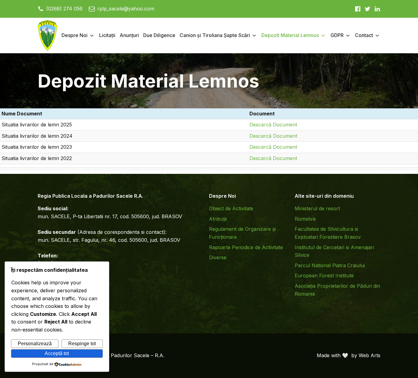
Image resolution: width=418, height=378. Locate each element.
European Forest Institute (324, 275)
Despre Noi (75, 35)
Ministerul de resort (317, 208)
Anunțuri (129, 35)
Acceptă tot (57, 353)
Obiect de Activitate (231, 208)
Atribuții (218, 219)
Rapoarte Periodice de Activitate (246, 247)
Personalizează (35, 343)
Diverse (217, 257)
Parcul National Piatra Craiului (330, 265)
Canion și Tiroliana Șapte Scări (215, 35)
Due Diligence (159, 35)
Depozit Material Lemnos (290, 35)
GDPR (337, 35)
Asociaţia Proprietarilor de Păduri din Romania (337, 290)
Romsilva (305, 219)
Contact (364, 35)
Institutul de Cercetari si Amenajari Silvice (334, 251)
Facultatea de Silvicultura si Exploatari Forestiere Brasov (328, 233)
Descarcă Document (273, 125)
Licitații (107, 35)
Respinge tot (82, 343)
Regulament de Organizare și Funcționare (242, 233)
